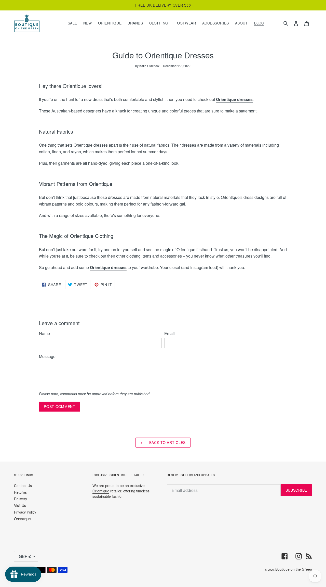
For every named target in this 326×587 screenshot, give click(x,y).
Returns (20, 492)
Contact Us (23, 485)
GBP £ (25, 556)
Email (169, 333)
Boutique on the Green (293, 569)
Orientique (22, 518)
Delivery (20, 498)
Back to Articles (167, 442)
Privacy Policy (25, 512)
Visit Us (20, 505)
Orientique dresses (234, 99)
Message (47, 356)
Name (44, 333)
